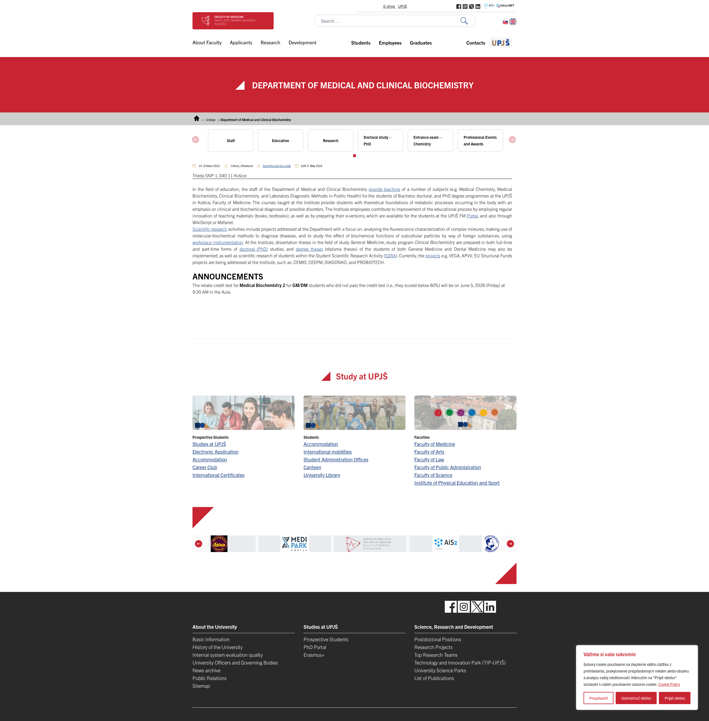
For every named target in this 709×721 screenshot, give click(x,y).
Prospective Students (326, 639)
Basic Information (211, 639)
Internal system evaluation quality (227, 654)
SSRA (390, 255)
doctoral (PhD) (254, 249)
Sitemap (201, 685)
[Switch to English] (513, 22)
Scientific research (209, 229)
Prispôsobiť (598, 698)
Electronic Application (215, 451)
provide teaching (384, 189)
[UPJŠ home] (500, 42)
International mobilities (328, 451)
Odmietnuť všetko (636, 698)
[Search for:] (468, 21)
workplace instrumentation (217, 242)
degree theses (309, 249)
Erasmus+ (314, 654)
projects (432, 255)
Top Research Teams (436, 654)
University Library (322, 475)
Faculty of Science (433, 475)
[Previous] (198, 543)
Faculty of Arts (429, 451)
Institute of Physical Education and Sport (457, 482)
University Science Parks (440, 670)
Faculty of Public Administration (447, 467)
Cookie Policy (669, 684)
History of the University (217, 647)
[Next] (510, 543)
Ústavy (210, 119)
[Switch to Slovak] (505, 22)
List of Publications (434, 678)
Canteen (312, 467)
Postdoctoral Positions (437, 639)
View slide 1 (354, 155)
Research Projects (433, 647)
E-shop (389, 6)
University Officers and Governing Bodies (235, 662)
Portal (472, 215)
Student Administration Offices (336, 459)
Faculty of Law (429, 459)
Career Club (204, 467)
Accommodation (209, 459)
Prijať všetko (675, 698)
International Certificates (218, 475)
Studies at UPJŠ (209, 444)
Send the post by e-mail (277, 166)
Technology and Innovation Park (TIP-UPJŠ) (460, 662)
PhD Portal (315, 647)
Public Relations (209, 678)
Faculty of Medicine (434, 444)
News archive (206, 670)
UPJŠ (402, 6)
